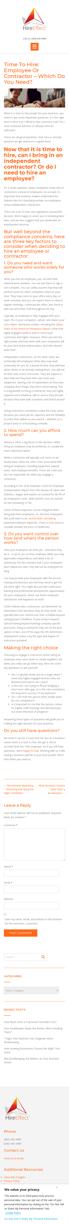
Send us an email (13, 1158)
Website (8, 899)
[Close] (56, 1187)
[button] (35, 47)
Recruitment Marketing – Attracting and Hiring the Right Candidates (19, 789)
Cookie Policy (13, 1212)
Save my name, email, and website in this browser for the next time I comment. (33, 921)
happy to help (31, 750)
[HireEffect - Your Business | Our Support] (34, 18)
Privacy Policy (11, 1181)
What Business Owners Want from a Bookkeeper (52, 789)
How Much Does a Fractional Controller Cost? (30, 1022)
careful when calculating (42, 518)
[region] (34, 1204)
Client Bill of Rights (14, 1177)
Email (8, 882)
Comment (11, 825)
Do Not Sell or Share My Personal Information (31, 1218)
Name (8, 866)
